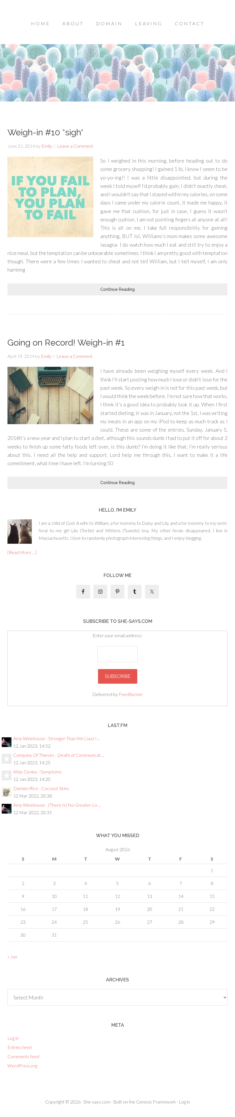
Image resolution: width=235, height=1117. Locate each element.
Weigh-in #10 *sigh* (45, 132)
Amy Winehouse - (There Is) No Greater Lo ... (57, 805)
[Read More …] (22, 552)
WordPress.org (22, 1065)
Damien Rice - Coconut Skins (41, 788)
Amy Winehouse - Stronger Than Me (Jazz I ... (56, 738)
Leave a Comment (75, 146)
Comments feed (23, 1056)
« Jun (12, 956)
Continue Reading (117, 289)
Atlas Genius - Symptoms (37, 771)
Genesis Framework (156, 1101)
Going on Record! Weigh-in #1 (66, 343)
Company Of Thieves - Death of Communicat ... (58, 755)
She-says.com (96, 1101)
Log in (13, 1038)
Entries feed (19, 1047)
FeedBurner (131, 694)
